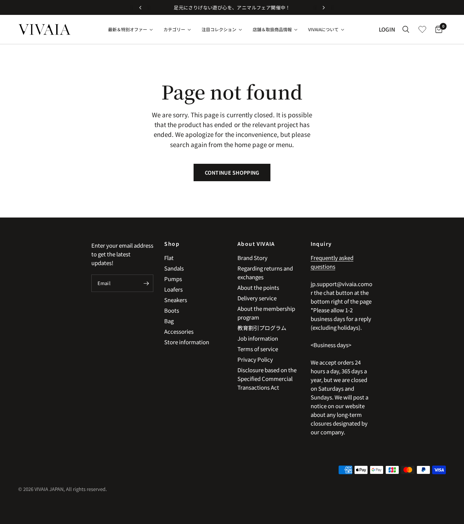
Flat (169, 257)
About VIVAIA (256, 243)
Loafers (173, 289)
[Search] (406, 29)
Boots (171, 310)
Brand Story (252, 257)
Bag (169, 321)
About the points (258, 287)
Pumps (173, 279)
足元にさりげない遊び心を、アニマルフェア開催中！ (232, 7)
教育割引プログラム (261, 328)
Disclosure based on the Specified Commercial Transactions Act (267, 378)
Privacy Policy (255, 359)
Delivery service (257, 298)
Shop (171, 243)
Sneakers (175, 300)
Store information (186, 342)
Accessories (179, 331)
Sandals (174, 268)
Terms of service (257, 349)
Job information (257, 338)
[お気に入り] (422, 29)
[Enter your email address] (146, 283)
